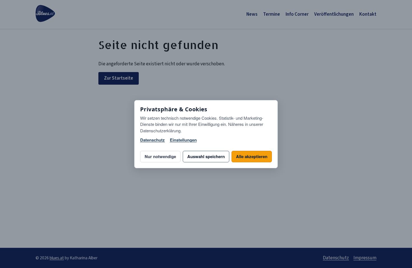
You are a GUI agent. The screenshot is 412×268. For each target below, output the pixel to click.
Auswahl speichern (206, 156)
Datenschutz (152, 140)
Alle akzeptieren (251, 156)
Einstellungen (183, 140)
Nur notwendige (160, 156)
